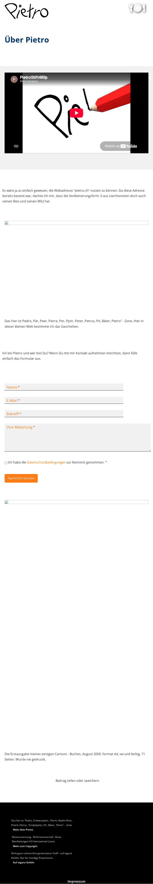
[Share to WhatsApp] (76, 789)
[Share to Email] (96, 789)
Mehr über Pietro (23, 829)
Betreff (13, 413)
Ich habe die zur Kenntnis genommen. (56, 462)
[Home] (26, 11)
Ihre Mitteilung (20, 427)
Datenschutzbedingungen (46, 462)
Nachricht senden (21, 478)
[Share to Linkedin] (86, 789)
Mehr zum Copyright (25, 846)
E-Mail (12, 400)
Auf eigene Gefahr (23, 862)
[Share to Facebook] (57, 789)
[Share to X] (67, 789)
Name (12, 387)
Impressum (76, 881)
